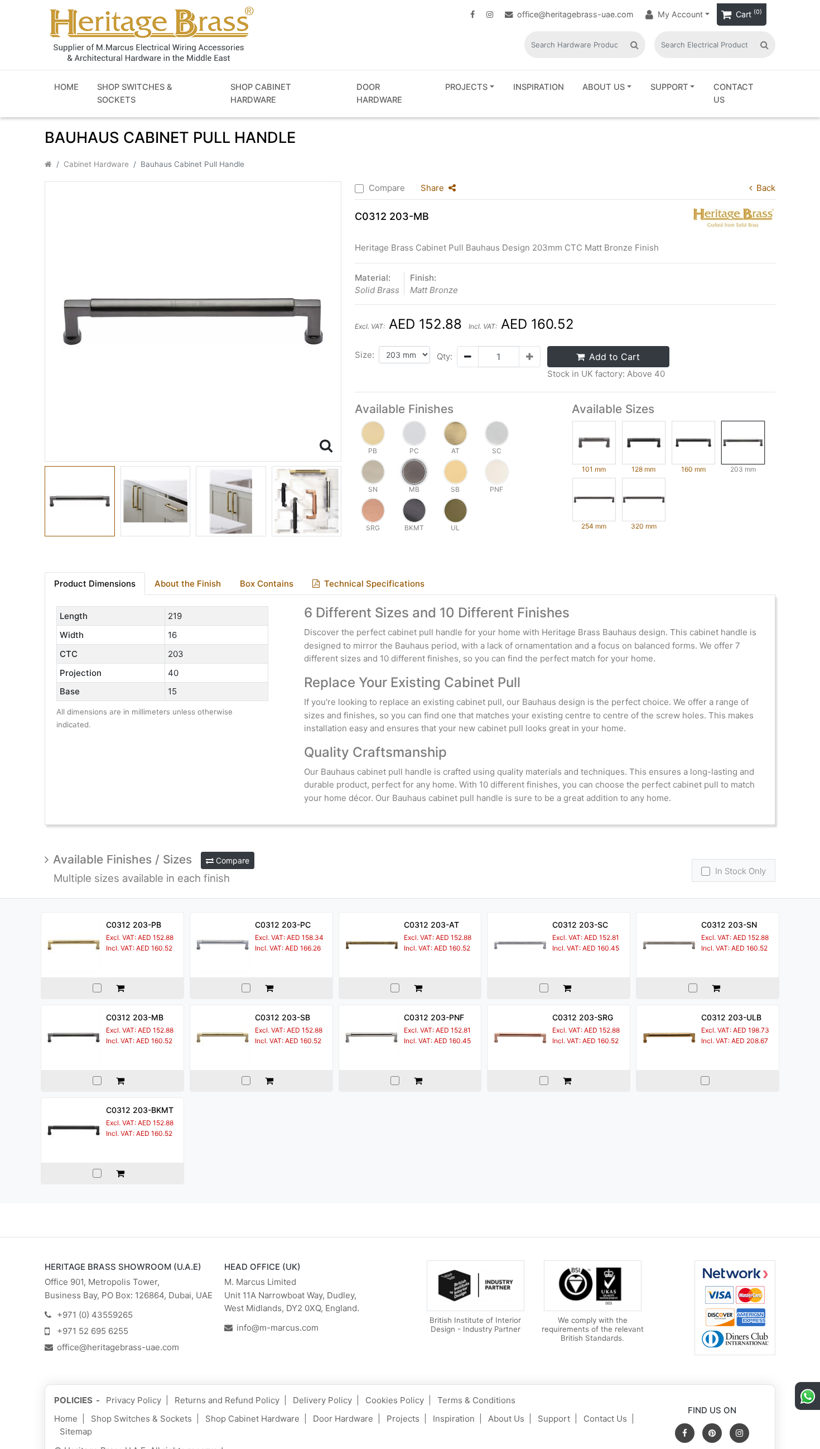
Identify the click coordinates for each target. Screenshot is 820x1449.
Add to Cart (614, 356)
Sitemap (76, 1431)
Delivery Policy (322, 1400)
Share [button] (432, 188)
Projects (466, 87)
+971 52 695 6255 (92, 1331)
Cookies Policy (394, 1400)
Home (66, 87)
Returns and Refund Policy (227, 1400)
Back (765, 188)
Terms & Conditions (476, 1400)
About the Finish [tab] (188, 583)
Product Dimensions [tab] (95, 583)
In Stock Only (740, 871)
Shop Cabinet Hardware (260, 93)
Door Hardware (379, 93)
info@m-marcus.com (278, 1327)
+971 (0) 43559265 (95, 1314)
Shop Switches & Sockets (134, 93)
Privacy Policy (133, 1400)
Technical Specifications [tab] (374, 583)
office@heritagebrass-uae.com (575, 14)
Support (669, 87)
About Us (603, 87)
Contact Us (733, 93)
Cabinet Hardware (96, 164)
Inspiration (538, 87)
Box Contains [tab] (266, 583)
